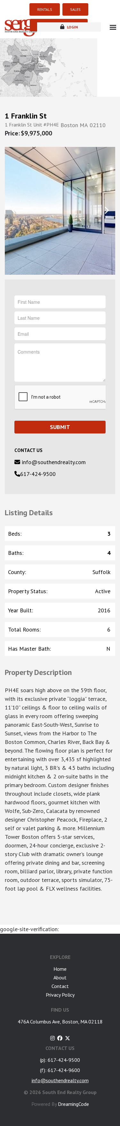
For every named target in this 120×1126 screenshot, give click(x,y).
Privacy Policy (60, 995)
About (60, 977)
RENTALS (44, 9)
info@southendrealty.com (53, 462)
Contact (60, 986)
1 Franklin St (26, 116)
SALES (75, 9)
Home (60, 969)
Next (106, 210)
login (72, 27)
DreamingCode (73, 1104)
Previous (13, 210)
